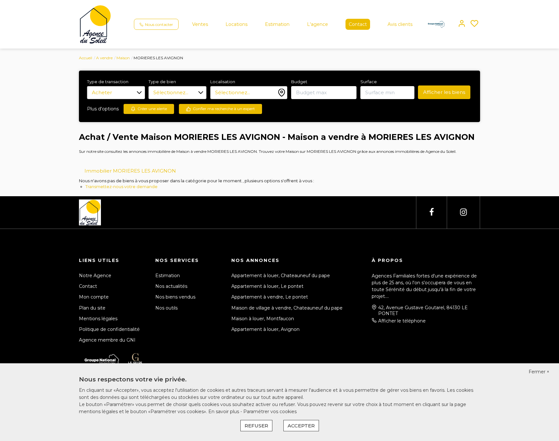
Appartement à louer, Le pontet (267, 286)
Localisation (222, 81)
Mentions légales (98, 319)
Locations (236, 24)
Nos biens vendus (175, 297)
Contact (358, 24)
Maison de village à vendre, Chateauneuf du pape (287, 308)
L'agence (317, 24)
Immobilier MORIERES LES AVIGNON (130, 171)
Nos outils (166, 308)
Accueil (85, 57)
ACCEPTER (301, 426)
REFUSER (256, 426)
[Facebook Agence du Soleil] (431, 212)
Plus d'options (103, 109)
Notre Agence (95, 275)
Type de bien (162, 81)
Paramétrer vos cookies (270, 411)
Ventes (200, 24)
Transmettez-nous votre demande (121, 186)
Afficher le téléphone (402, 321)
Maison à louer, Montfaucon (262, 319)
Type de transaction (107, 81)
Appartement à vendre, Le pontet (269, 297)
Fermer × (539, 372)
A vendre (104, 57)
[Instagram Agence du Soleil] (463, 212)
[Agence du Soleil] (95, 24)
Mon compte (94, 297)
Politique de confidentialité (109, 329)
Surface (368, 81)
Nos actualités (171, 286)
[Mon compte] (462, 24)
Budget (299, 81)
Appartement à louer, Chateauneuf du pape (280, 275)
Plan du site (92, 308)
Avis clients (400, 24)
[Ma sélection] (474, 24)
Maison (123, 57)
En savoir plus (224, 411)
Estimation (277, 24)
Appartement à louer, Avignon (265, 329)
